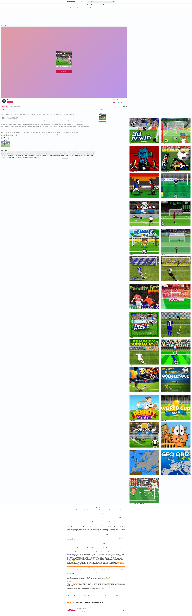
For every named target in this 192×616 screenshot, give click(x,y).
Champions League (75, 152)
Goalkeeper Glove (72, 154)
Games (123, 5)
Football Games (10, 100)
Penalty (26, 155)
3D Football (24, 152)
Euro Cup (12, 154)
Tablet (92, 155)
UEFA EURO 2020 (18, 157)
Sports (88, 155)
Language (122, 610)
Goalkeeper (66, 154)
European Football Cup (36, 154)
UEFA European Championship (28, 157)
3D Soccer (47, 152)
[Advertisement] (64, 17)
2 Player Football (4, 152)
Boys (60, 152)
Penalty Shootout (45, 155)
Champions (69, 152)
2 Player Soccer (11, 152)
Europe (17, 154)
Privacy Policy (84, 608)
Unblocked (36, 157)
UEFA (13, 157)
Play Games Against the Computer (76, 155)
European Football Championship (25, 154)
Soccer (84, 155)
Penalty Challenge (32, 155)
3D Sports (52, 152)
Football (43, 154)
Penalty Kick (38, 155)
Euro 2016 (2, 154)
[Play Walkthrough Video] (5, 144)
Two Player (3, 157)
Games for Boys (49, 154)
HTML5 (88, 154)
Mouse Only (93, 154)
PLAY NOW (63, 72)
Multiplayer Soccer (10, 155)
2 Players (16, 152)
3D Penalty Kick (41, 152)
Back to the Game (65, 159)
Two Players (8, 157)
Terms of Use (79, 608)
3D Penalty (35, 152)
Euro (93, 152)
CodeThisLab (89, 152)
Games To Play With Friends (58, 154)
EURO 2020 (8, 154)
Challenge (64, 152)
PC (22, 155)
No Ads (15, 155)
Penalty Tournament (64, 155)
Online (19, 155)
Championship (82, 152)
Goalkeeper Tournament (81, 154)
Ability (56, 152)
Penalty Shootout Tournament (55, 155)
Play (102, 121)
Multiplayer (3, 155)
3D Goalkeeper (29, 152)
